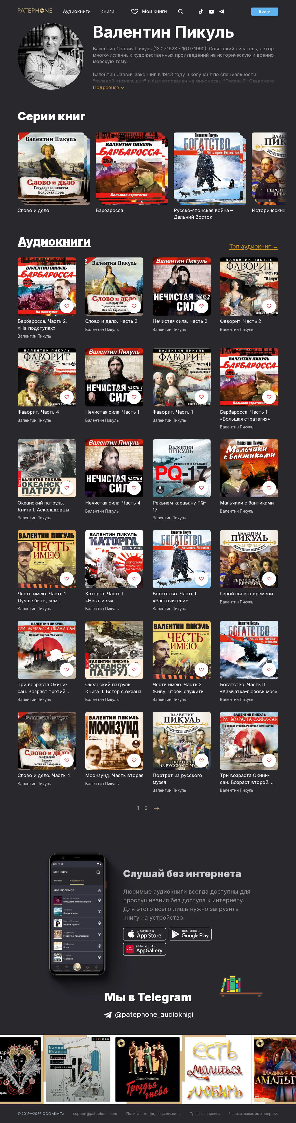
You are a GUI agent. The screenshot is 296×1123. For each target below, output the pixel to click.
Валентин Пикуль (34, 336)
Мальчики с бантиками (247, 503)
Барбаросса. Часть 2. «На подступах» (42, 324)
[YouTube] (211, 11)
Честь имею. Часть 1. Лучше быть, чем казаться (42, 597)
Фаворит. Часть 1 (173, 412)
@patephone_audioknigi (154, 1014)
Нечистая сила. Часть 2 (180, 321)
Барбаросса (109, 210)
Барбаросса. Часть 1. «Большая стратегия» (245, 415)
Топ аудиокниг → (253, 246)
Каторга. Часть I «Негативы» (104, 597)
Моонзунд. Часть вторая (114, 775)
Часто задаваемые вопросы (253, 1113)
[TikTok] (200, 11)
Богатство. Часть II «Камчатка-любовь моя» (248, 688)
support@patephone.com (95, 1113)
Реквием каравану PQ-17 (179, 506)
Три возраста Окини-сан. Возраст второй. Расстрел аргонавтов (245, 779)
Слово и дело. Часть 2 (111, 321)
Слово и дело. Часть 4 (44, 775)
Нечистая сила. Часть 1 (112, 412)
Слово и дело (33, 210)
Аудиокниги (76, 11)
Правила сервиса (205, 1113)
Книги (107, 11)
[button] (264, 12)
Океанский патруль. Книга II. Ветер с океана (113, 688)
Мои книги (154, 11)
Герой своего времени (246, 594)
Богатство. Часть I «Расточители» (174, 597)
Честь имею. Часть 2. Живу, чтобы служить (178, 688)
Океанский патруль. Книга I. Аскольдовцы (43, 506)
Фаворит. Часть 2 (240, 321)
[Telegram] (221, 11)
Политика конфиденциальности (153, 1113)
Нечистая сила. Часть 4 (112, 503)
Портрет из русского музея (177, 778)
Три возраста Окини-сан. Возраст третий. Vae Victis (42, 688)
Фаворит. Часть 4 (38, 412)
